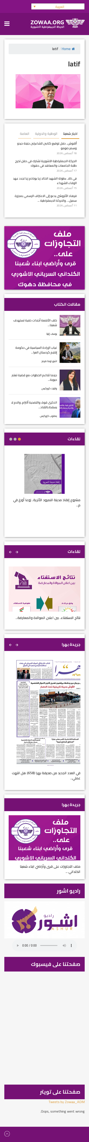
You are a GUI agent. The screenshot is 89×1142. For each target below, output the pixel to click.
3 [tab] (11, 439)
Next (11, 551)
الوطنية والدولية (46, 133)
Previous (17, 551)
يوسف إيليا (51, 333)
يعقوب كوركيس (48, 415)
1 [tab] (19, 439)
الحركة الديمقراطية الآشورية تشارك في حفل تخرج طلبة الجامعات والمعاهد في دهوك (46, 163)
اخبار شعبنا (70, 133)
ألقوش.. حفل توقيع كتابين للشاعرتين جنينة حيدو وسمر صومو (47, 145)
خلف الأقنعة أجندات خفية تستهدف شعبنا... (35, 322)
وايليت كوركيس (49, 388)
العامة (24, 133)
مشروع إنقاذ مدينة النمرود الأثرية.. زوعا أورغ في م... (46, 502)
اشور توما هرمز (49, 361)
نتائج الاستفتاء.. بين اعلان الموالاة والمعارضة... (48, 617)
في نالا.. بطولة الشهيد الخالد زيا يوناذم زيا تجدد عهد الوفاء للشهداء (45, 180)
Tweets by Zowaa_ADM (66, 1102)
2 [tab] (15, 439)
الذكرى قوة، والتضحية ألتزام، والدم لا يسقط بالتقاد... (34, 404)
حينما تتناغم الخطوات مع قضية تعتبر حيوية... (34, 377)
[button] (58, 6)
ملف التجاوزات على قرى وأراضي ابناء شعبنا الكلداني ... (50, 869)
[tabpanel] (44, 483)
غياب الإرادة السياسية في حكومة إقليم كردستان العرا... (36, 350)
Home (66, 49)
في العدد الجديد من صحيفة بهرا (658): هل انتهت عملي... (46, 775)
